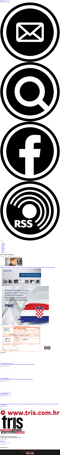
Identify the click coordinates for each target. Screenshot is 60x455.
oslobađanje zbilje (4, 252)
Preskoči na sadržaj (2, 0)
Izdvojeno (3, 249)
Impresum (2, 441)
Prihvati (28, 453)
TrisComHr (1, 380)
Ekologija (3, 248)
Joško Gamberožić (3, 444)
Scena (3, 246)
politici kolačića (36, 451)
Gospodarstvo (4, 244)
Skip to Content (7, 0)
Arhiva (1, 409)
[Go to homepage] (30, 424)
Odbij (32, 453)
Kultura (3, 245)
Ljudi (2, 250)
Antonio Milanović (2, 395)
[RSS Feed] (30, 240)
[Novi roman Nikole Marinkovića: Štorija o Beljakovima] (5, 391)
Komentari (3, 247)
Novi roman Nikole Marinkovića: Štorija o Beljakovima (6, 393)
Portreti (3, 251)
